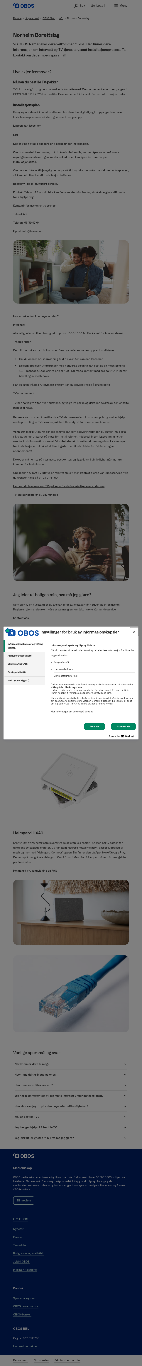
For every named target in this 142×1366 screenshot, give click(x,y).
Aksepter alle (123, 726)
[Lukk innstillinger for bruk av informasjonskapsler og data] (134, 632)
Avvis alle (94, 726)
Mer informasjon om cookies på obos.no (72, 711)
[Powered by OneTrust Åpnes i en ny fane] (123, 737)
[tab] (24, 646)
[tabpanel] (93, 680)
